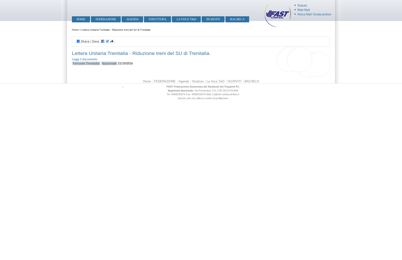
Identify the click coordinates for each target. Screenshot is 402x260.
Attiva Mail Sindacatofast (314, 14)
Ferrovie (79, 63)
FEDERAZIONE (106, 19)
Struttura (157, 19)
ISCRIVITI (213, 19)
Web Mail (303, 10)
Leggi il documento (84, 59)
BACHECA (237, 19)
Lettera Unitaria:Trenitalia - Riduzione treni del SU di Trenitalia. (141, 53)
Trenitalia (92, 63)
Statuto (302, 5)
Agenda (132, 19)
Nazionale (109, 63)
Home (81, 19)
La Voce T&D (186, 19)
